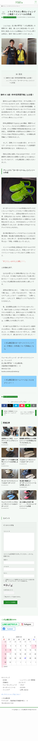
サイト (5, 573)
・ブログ (21, 685)
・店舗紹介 (4, 682)
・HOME (4, 680)
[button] (4, 405)
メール (6, 566)
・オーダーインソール (8, 687)
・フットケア (5, 690)
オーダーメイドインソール (10, 17)
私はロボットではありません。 (13, 596)
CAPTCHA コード (8, 590)
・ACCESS (22, 687)
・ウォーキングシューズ (9, 685)
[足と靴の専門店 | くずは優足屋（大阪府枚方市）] (19, 2)
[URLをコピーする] (34, 405)
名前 (5, 559)
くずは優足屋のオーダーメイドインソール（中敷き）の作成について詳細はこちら (19, 346)
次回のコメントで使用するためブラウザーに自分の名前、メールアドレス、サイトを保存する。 (20, 580)
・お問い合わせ (23, 690)
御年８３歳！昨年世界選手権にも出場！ (19, 78)
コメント (7, 531)
